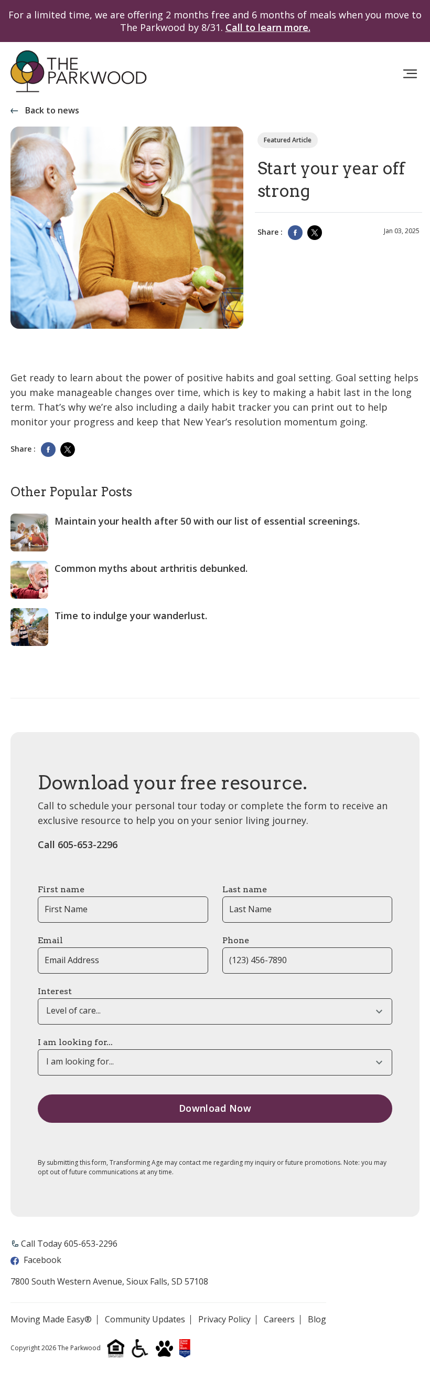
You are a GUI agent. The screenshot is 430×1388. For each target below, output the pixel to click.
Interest (55, 991)
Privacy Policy (224, 1319)
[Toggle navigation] (410, 74)
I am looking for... (75, 1042)
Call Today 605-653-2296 (69, 1243)
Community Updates (145, 1319)
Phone (235, 940)
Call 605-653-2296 (77, 844)
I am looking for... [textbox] (80, 1062)
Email (50, 940)
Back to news (52, 111)
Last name (244, 889)
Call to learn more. (267, 27)
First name (61, 889)
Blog (317, 1319)
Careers (279, 1319)
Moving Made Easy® (51, 1319)
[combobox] (215, 1011)
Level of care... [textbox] (73, 1011)
